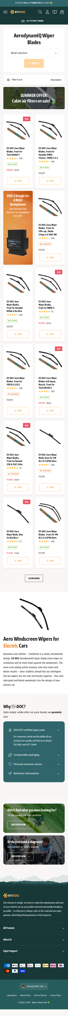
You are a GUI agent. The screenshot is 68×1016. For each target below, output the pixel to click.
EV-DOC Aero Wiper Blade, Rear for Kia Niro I (15, 534)
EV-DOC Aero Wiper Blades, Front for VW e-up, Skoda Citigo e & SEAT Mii (48, 230)
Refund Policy (25, 995)
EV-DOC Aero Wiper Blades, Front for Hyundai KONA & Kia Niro (15, 306)
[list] (34, 21)
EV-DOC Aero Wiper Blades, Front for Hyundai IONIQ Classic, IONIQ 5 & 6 (48, 153)
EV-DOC (28, 1002)
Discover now (18, 824)
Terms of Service (40, 995)
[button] (5, 12)
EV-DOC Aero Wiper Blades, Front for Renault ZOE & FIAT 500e (14, 459)
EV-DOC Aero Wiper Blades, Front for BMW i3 (46, 304)
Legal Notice (12, 995)
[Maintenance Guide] (54, 12)
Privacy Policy (55, 995)
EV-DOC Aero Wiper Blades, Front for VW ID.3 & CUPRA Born (48, 534)
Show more (34, 578)
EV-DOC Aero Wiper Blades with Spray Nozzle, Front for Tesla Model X (48, 383)
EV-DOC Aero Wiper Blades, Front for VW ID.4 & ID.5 (16, 381)
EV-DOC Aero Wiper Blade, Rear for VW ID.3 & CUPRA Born (48, 458)
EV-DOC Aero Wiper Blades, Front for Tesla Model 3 (16, 151)
